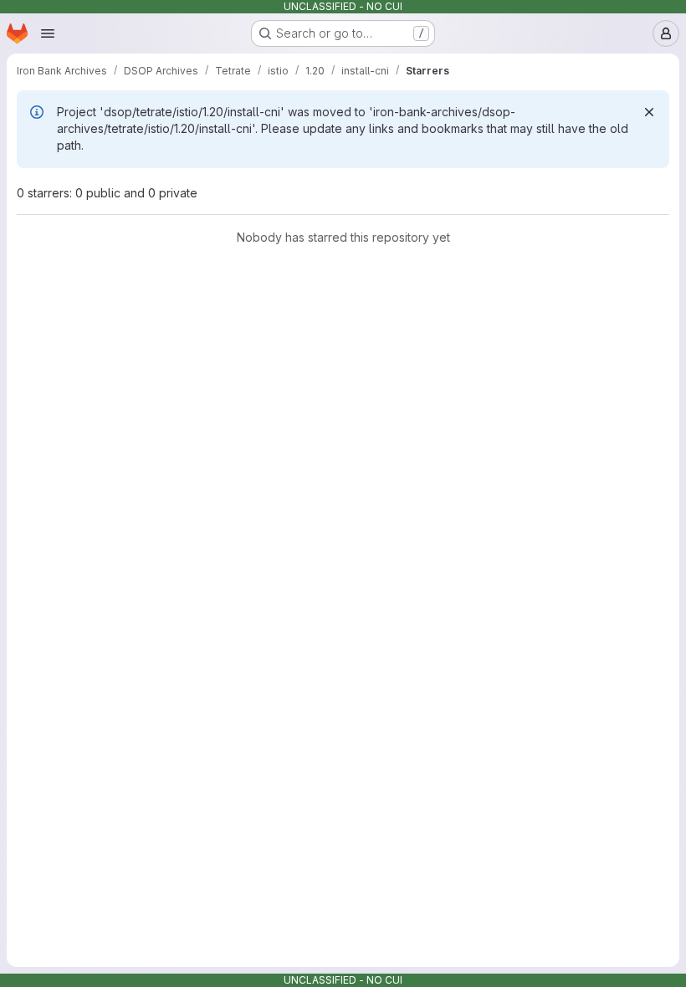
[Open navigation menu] (47, 33)
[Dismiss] (649, 112)
